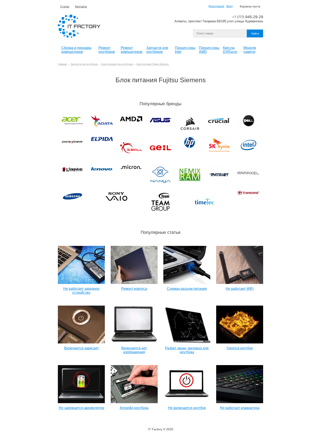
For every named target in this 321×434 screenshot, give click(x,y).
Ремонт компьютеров (131, 50)
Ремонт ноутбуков (106, 50)
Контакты (81, 6)
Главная (62, 64)
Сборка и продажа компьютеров (76, 50)
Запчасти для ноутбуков (157, 50)
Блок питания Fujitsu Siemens (152, 64)
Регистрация (216, 6)
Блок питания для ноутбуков (117, 64)
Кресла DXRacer (230, 50)
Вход (229, 6)
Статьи (64, 6)
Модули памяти (249, 50)
